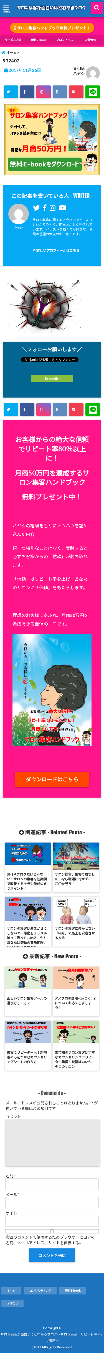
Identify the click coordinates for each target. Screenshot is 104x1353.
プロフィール (64, 39)
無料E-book (39, 39)
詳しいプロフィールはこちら (58, 250)
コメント (13, 1116)
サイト (11, 1213)
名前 (11, 1176)
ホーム (11, 1290)
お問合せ (90, 39)
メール (12, 1194)
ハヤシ (79, 73)
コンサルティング (40, 1290)
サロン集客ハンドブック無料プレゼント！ (53, 28)
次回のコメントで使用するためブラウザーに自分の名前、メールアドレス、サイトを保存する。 (50, 1240)
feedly (53, 378)
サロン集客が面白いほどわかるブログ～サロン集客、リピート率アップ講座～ (52, 1337)
